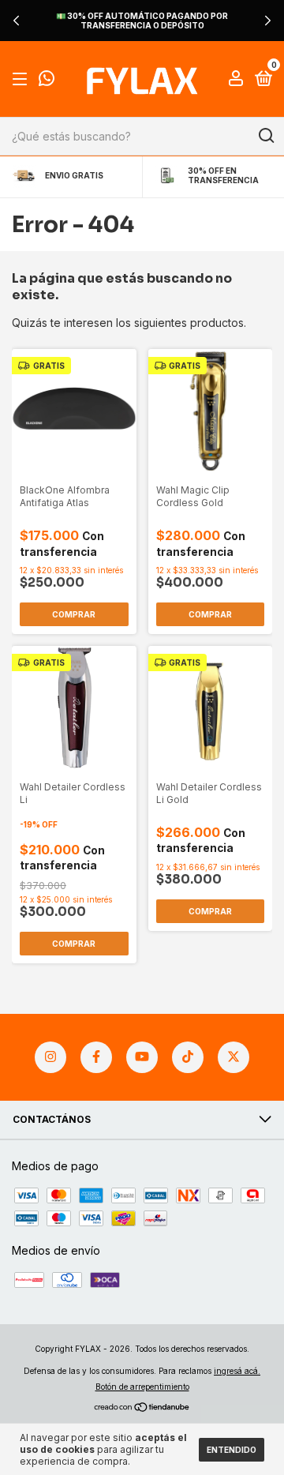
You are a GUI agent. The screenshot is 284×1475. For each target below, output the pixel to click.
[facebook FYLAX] (96, 1057)
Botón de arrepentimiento (142, 1386)
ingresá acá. (237, 1371)
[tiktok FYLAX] (188, 1057)
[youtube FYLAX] (142, 1057)
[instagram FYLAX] (50, 1057)
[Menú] (22, 79)
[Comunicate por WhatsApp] (46, 80)
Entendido (231, 1449)
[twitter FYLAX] (233, 1057)
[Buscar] (265, 136)
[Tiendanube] (142, 1408)
